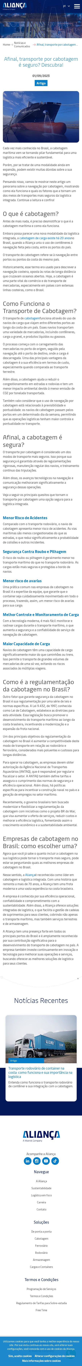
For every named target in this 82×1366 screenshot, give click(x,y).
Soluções (41, 1222)
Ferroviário (41, 1245)
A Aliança (41, 1181)
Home (6, 44)
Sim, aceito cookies (20, 1356)
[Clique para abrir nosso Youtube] (46, 1161)
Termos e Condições (41, 1279)
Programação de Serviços (41, 1289)
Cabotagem (41, 1238)
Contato (41, 1209)
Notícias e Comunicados (22, 44)
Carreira (41, 1202)
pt (64, 6)
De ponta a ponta (41, 1231)
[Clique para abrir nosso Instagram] (37, 1161)
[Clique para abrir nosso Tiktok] (55, 1161)
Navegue (41, 1171)
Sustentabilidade (41, 1188)
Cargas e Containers (41, 1267)
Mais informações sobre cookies (41, 1361)
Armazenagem (41, 1260)
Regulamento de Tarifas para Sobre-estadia (41, 1303)
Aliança (30, 875)
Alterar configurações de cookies (55, 1356)
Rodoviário (41, 1253)
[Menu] (76, 6)
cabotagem (32, 318)
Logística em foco (41, 1195)
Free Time (41, 1310)
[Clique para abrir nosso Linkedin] (27, 1161)
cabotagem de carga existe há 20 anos (45, 238)
